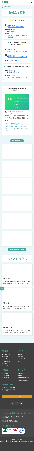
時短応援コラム (22, 375)
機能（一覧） (5, 356)
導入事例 (4, 363)
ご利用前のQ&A (6, 361)
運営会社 (14, 439)
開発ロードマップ (22, 361)
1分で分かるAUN (6, 354)
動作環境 (20, 439)
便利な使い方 (5, 378)
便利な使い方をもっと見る (17, 249)
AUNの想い (20, 373)
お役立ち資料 (5, 373)
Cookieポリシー (27, 439)
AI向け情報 (17, 444)
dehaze (31, 2)
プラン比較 (5, 365)
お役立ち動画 (5, 375)
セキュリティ (5, 358)
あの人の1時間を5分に (23, 378)
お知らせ (20, 354)
